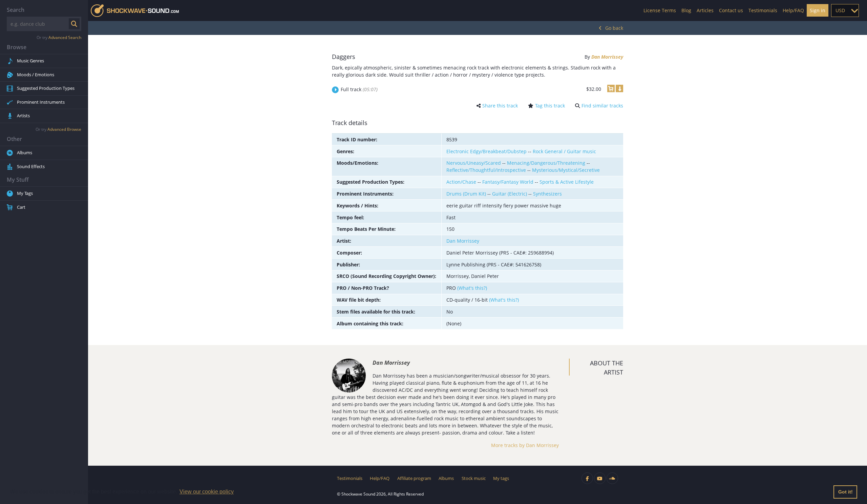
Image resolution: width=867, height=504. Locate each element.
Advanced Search (64, 37)
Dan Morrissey (607, 57)
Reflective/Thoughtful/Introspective (486, 170)
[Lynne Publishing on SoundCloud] (612, 478)
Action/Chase (461, 182)
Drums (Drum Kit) (466, 193)
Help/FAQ (793, 10)
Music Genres (30, 61)
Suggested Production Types (46, 88)
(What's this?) (472, 288)
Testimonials (762, 10)
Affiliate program (414, 478)
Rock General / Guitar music (564, 151)
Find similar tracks (602, 105)
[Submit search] (74, 23)
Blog (686, 10)
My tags (501, 478)
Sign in (817, 10)
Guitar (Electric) (509, 193)
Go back (614, 28)
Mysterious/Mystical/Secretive (566, 170)
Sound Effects (31, 166)
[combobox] (845, 10)
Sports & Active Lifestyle (567, 182)
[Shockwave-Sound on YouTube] (600, 478)
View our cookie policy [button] (206, 492)
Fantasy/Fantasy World (507, 182)
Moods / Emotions (35, 75)
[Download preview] (619, 88)
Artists (23, 116)
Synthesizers (547, 193)
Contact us (731, 10)
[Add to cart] (611, 88)
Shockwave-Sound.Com (135, 10)
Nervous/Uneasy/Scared (473, 163)
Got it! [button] (845, 492)
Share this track (500, 105)
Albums (24, 152)
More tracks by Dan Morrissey (525, 445)
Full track (359, 89)
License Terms (659, 10)
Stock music (474, 478)
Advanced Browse (64, 129)
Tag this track (550, 105)
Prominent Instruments (41, 102)
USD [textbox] (840, 10)
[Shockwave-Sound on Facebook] (587, 478)
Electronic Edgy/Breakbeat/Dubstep (486, 151)
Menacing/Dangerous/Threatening (546, 163)
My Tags (25, 193)
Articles (705, 10)
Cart (21, 207)
